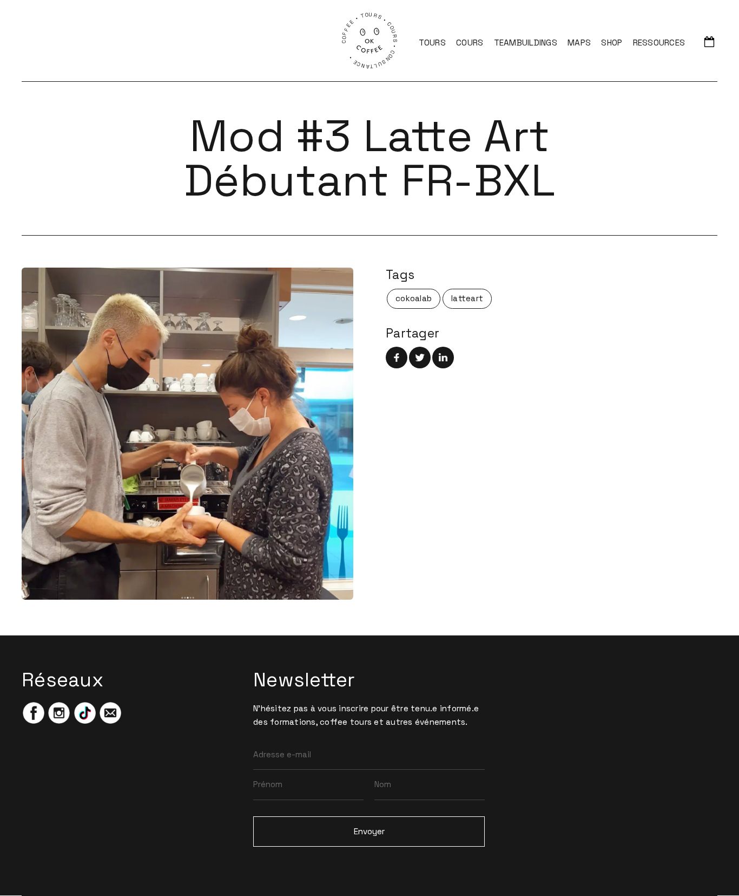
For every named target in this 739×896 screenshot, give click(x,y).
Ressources (659, 42)
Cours (469, 42)
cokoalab (413, 298)
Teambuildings (525, 42)
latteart (467, 298)
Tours (432, 42)
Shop (611, 42)
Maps (579, 42)
